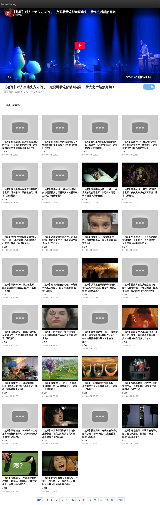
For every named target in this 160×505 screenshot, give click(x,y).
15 (89, 499)
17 (101, 499)
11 (67, 499)
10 (62, 499)
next (121, 499)
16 (95, 499)
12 (73, 499)
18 (106, 499)
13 (79, 499)
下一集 (149, 86)
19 (112, 499)
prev (39, 499)
